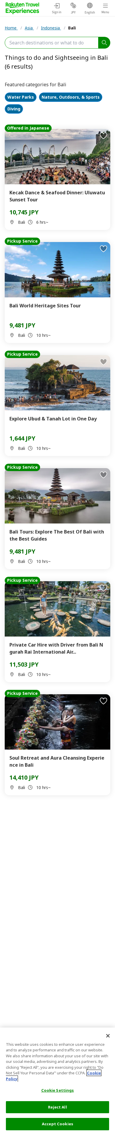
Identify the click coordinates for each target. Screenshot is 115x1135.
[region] (57, 1081)
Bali (72, 28)
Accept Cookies (57, 1123)
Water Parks (20, 97)
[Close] (107, 1035)
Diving (13, 109)
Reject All (57, 1107)
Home (11, 28)
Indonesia (51, 28)
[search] (104, 43)
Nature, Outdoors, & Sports (71, 97)
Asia (29, 28)
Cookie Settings (57, 1090)
